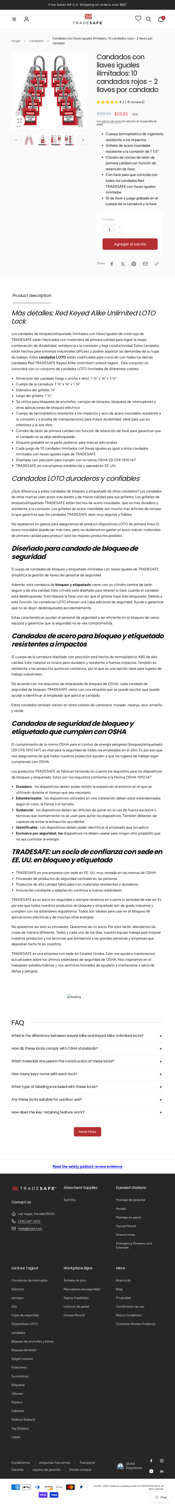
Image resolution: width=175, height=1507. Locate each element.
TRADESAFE (147, 1485)
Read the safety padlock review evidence (87, 1166)
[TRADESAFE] (34, 1190)
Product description (32, 295)
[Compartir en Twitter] (123, 264)
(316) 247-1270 (29, 1221)
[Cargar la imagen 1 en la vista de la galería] (29, 140)
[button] (14, 19)
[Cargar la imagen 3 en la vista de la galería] (56, 140)
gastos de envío (111, 121)
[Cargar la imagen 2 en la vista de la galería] (42, 140)
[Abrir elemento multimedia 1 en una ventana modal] (49, 91)
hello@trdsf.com (30, 1229)
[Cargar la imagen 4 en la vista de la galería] (69, 140)
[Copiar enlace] (156, 264)
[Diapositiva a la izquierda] (16, 140)
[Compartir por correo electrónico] (145, 264)
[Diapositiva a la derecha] (83, 140)
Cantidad (108, 219)
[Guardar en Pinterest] (133, 264)
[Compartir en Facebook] (112, 264)
